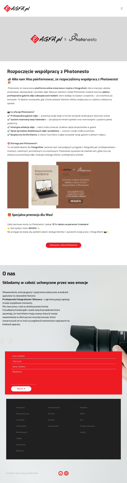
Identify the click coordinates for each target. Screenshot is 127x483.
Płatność (51, 420)
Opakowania (20, 445)
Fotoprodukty (21, 426)
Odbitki (19, 438)
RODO (82, 414)
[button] (10, 340)
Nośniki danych (21, 432)
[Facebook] (60, 473)
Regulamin (83, 407)
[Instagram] (66, 473)
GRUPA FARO (33, 473)
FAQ (81, 420)
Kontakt (83, 432)
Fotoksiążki (20, 420)
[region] (63, 310)
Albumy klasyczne (22, 414)
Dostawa (51, 414)
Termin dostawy (54, 407)
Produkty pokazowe (87, 426)
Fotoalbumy (20, 407)
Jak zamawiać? (53, 426)
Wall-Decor (20, 451)
